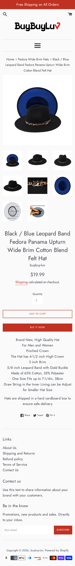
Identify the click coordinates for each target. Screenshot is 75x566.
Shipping (21, 282)
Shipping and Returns (19, 453)
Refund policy (13, 459)
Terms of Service (15, 464)
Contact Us (11, 470)
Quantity (37, 294)
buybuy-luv (37, 550)
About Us (9, 447)
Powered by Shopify (57, 550)
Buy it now (37, 327)
